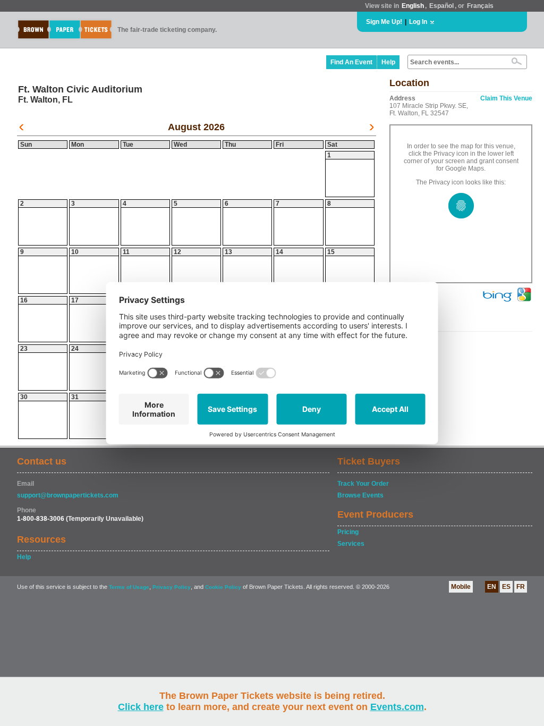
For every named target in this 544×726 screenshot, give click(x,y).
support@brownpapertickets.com (67, 495)
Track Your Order (363, 483)
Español (441, 6)
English (413, 6)
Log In (418, 22)
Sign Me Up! (384, 22)
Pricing (348, 532)
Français (480, 6)
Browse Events (360, 495)
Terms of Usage (129, 587)
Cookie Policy (223, 587)
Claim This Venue (506, 98)
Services (350, 543)
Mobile (461, 586)
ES (506, 586)
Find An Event (351, 62)
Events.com (397, 707)
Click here (141, 707)
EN (491, 586)
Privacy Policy (171, 587)
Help (388, 62)
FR (520, 586)
